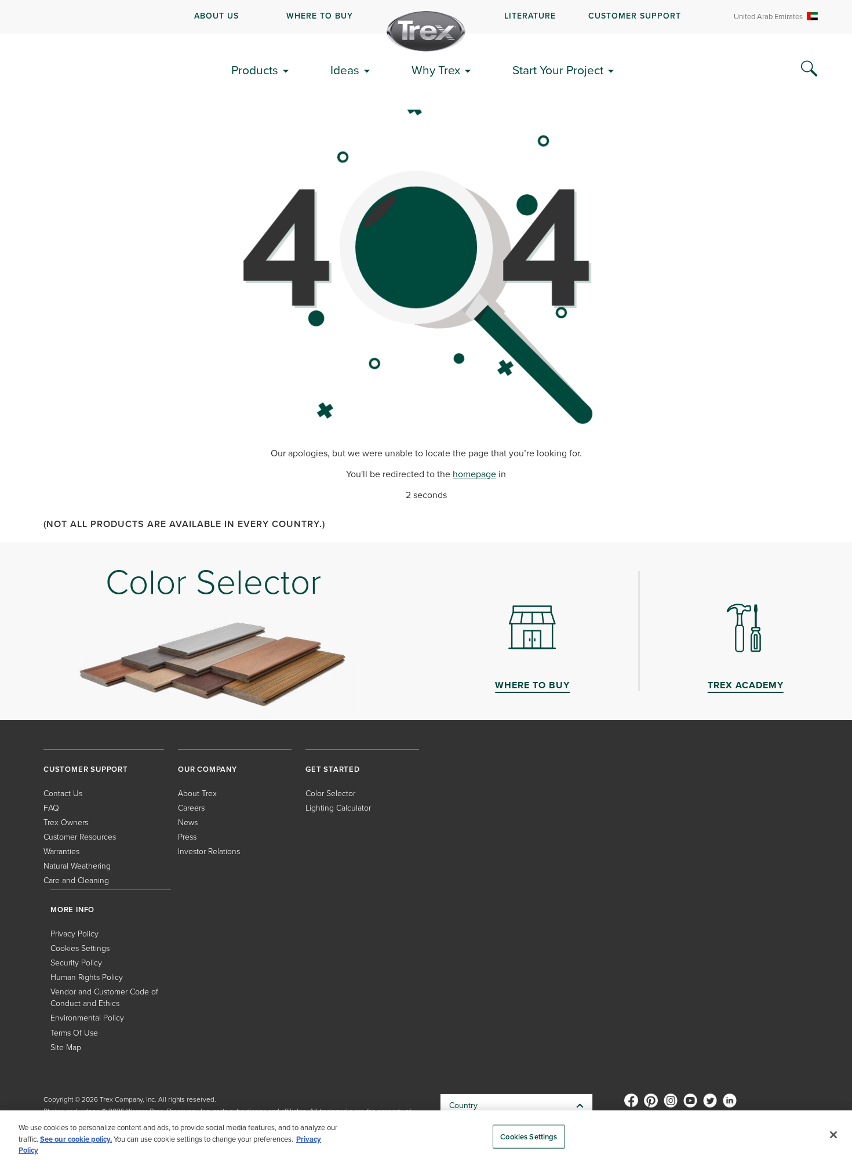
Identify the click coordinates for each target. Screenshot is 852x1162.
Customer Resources (79, 837)
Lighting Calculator (338, 808)
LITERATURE (530, 16)
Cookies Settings (528, 1136)
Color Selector (330, 793)
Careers (191, 808)
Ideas (344, 70)
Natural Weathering (77, 866)
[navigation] (426, 17)
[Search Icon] (809, 69)
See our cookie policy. (76, 1139)
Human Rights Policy (86, 977)
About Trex (197, 793)
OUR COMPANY (207, 769)
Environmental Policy (87, 1018)
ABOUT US (216, 16)
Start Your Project (557, 70)
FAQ (51, 808)
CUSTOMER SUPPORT (634, 16)
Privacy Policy (74, 934)
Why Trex (436, 70)
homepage (474, 474)
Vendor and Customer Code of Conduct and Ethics (104, 998)
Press (187, 837)
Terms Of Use (74, 1033)
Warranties (61, 851)
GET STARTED (332, 769)
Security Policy (76, 963)
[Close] (833, 1135)
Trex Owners (65, 822)
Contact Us (62, 793)
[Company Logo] (426, 31)
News (188, 822)
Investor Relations (209, 851)
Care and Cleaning (76, 880)
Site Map (65, 1047)
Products (254, 70)
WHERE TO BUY (319, 16)
